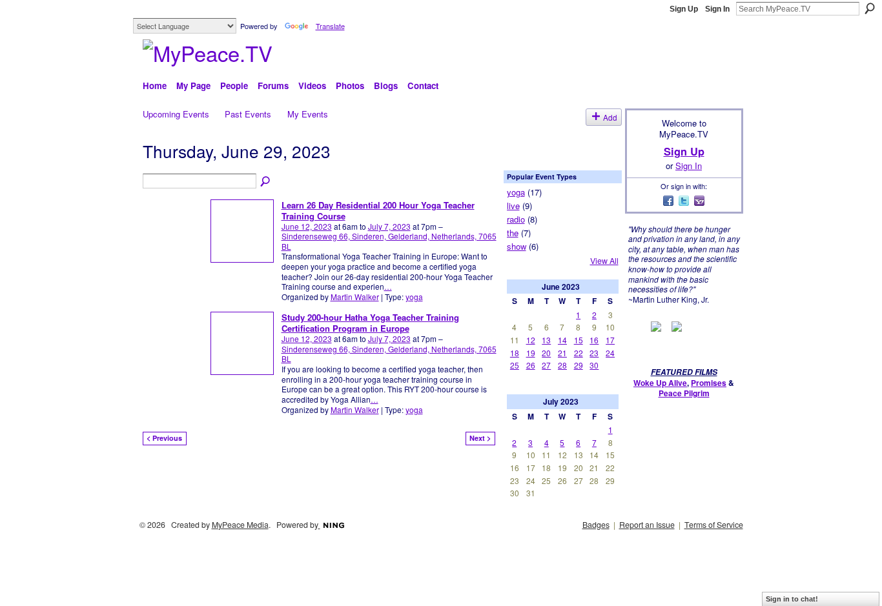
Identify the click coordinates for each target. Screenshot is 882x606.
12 (530, 339)
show (516, 246)
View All (604, 261)
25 (514, 364)
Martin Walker (355, 296)
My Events (307, 114)
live (513, 205)
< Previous (164, 438)
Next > (480, 438)
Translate (330, 26)
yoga (414, 296)
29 (578, 364)
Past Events (248, 114)
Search (870, 8)
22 (578, 352)
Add (610, 117)
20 (546, 352)
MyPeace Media (240, 524)
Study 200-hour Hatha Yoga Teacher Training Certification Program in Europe (370, 322)
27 (546, 364)
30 (594, 364)
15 (578, 339)
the (512, 233)
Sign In (717, 9)
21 (562, 352)
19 (530, 352)
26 (530, 364)
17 (610, 339)
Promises (708, 383)
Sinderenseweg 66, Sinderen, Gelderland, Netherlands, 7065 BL (389, 241)
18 (514, 352)
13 (546, 339)
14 (562, 339)
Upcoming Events (176, 114)
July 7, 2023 (389, 226)
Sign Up (684, 9)
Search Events (266, 182)
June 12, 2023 (307, 226)
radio (516, 219)
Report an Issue (647, 524)
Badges (596, 524)
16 (594, 339)
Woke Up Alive (660, 383)
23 (594, 352)
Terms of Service (713, 524)
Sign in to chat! (792, 599)
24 (610, 352)
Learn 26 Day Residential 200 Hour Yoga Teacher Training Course (378, 210)
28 (562, 364)
